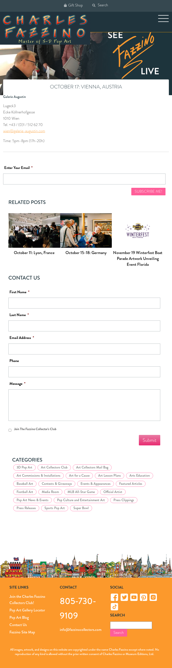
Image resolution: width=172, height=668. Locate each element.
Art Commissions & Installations (38, 475)
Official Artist (112, 491)
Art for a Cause (79, 475)
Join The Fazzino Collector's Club (35, 429)
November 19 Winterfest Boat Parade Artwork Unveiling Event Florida (137, 258)
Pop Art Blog (19, 617)
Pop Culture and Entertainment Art (81, 500)
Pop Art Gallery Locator (27, 610)
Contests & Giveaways (57, 483)
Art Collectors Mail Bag (92, 467)
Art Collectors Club (54, 467)
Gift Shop (75, 5)
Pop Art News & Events (32, 500)
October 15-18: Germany (86, 253)
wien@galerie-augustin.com (24, 131)
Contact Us (18, 625)
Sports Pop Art (54, 508)
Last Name (19, 315)
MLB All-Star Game (81, 491)
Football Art (25, 491)
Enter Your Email (18, 167)
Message (17, 383)
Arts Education (139, 475)
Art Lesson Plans (109, 475)
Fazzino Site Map (22, 632)
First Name (19, 292)
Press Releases (26, 508)
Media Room (50, 491)
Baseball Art (25, 483)
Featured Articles (130, 483)
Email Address (21, 337)
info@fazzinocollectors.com (81, 629)
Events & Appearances (96, 483)
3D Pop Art (24, 467)
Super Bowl (81, 508)
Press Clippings (123, 500)
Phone (14, 360)
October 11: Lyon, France (34, 253)
